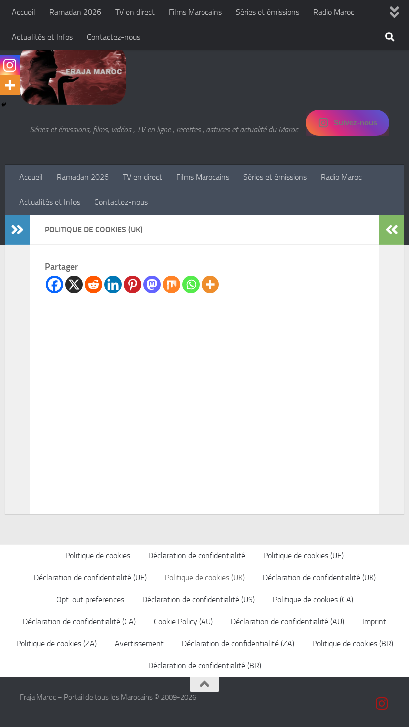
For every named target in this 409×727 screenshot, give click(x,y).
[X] (74, 284)
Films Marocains (195, 12)
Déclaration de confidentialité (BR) (204, 665)
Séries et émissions (267, 12)
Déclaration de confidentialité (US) (198, 599)
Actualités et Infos (42, 37)
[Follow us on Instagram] (382, 704)
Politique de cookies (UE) (303, 555)
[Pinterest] (132, 284)
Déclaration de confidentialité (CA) (79, 621)
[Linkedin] (113, 284)
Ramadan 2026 (75, 12)
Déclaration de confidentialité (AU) (287, 621)
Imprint (374, 621)
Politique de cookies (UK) (205, 577)
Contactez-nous (113, 37)
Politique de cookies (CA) (313, 599)
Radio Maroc (333, 12)
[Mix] (171, 284)
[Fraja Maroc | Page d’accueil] (73, 75)
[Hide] (4, 105)
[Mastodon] (152, 284)
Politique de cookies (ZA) (56, 643)
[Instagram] (10, 65)
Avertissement (139, 643)
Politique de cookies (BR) (352, 643)
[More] (210, 284)
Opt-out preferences (90, 599)
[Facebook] (54, 284)
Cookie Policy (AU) (183, 621)
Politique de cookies (97, 555)
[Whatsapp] (191, 284)
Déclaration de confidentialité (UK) (319, 577)
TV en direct (135, 12)
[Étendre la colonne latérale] (17, 230)
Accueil (23, 12)
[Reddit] (93, 284)
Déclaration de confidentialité (196, 555)
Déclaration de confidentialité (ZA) (238, 643)
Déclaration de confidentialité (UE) (90, 577)
